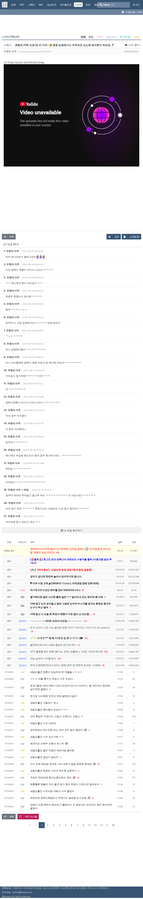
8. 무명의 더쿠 (11, 343)
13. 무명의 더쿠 (12, 410)
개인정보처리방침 (32, 888)
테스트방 (81, 888)
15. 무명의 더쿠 (12, 436)
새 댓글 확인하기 (72, 530)
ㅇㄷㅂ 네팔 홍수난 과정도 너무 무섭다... (52, 678)
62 (103, 665)
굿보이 (19, 45)
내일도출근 (36, 672)
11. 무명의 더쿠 (12, 383)
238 (106, 652)
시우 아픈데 (49, 723)
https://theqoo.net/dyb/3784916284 (35, 51)
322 (57, 552)
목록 (11, 236)
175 (86, 638)
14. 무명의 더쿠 (12, 423)
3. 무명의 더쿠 (11, 277)
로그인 (136, 4)
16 (32, 631)
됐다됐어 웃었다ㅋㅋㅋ (55, 709)
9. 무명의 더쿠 (11, 357)
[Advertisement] (71, 25)
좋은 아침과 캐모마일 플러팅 (58, 750)
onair (137, 36)
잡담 (90, 36)
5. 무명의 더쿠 (11, 303)
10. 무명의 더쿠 (12, 370)
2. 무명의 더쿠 (11, 264)
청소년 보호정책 (51, 888)
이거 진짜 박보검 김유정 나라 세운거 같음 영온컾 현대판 (61, 763)
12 (78, 778)
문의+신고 (92, 888)
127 (85, 621)
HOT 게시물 (31, 816)
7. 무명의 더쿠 (11, 330)
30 (83, 590)
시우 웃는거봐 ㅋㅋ (53, 736)
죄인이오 (35, 743)
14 (94, 614)
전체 (83, 36)
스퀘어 (99, 36)
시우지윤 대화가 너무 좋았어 (58, 791)
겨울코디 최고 (50, 702)
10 (98, 764)
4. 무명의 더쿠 (11, 290)
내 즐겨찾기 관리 (133, 12)
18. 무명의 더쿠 (12, 476)
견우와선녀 (36, 729)
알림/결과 (111, 36)
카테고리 (10, 36)
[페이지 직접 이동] (101, 825)
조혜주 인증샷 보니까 (52, 743)
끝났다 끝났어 (50, 757)
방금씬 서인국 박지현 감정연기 (60, 770)
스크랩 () (134, 236)
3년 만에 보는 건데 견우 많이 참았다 (63, 729)
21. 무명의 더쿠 (12, 516)
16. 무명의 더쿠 (12, 449)
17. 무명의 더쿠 (12, 463)
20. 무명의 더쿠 (12, 502)
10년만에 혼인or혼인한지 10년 (55, 777)
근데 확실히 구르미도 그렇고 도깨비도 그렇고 (55, 716)
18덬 (26, 489)
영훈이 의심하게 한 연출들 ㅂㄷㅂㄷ (62, 672)
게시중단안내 (68, 888)
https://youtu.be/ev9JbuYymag (26, 62)
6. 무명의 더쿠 (11, 317)
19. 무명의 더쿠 (12, 489)
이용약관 (17, 888)
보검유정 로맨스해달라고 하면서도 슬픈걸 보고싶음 (58, 797)
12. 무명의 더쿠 (12, 396)
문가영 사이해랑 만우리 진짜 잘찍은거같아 (53, 696)
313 (59, 659)
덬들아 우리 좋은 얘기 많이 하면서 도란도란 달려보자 (70, 784)
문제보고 (104, 888)
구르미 (33, 777)
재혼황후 (35, 784)
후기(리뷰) (125, 36)
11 (79, 645)
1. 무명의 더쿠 (11, 250)
